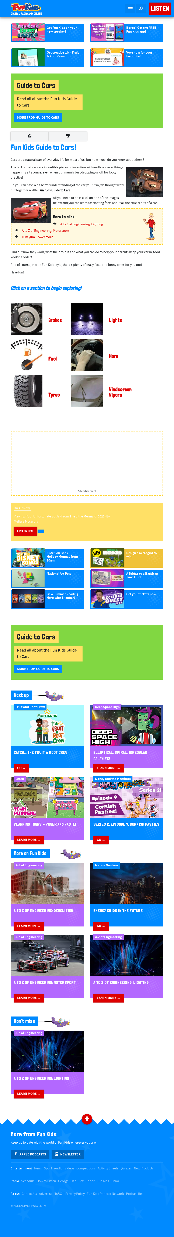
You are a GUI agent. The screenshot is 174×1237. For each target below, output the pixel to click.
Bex (81, 1181)
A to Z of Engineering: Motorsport (45, 231)
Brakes (55, 320)
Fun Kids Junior (108, 1181)
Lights (115, 320)
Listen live (25, 531)
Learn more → (108, 768)
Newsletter (70, 1154)
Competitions (86, 1168)
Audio (58, 1168)
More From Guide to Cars (38, 117)
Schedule (28, 1181)
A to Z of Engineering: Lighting (81, 224)
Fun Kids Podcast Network (105, 1194)
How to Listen (46, 1181)
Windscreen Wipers (120, 392)
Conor (90, 1181)
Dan (73, 1181)
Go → (21, 768)
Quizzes (126, 1168)
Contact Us (29, 1194)
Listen (160, 8)
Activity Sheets (108, 1168)
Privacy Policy (75, 1194)
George (63, 1181)
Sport (48, 1168)
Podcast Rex (134, 1194)
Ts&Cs (59, 1194)
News (38, 1168)
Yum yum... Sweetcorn (37, 237)
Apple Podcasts (33, 1154)
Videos (69, 1168)
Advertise (45, 1194)
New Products (144, 1168)
